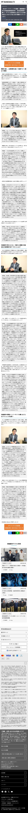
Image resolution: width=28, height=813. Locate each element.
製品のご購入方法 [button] (5, 776)
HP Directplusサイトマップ (7, 764)
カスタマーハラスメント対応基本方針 (9, 801)
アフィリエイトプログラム (7, 763)
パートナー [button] (3, 784)
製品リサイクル (14, 797)
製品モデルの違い (20, 740)
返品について (13, 761)
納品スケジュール (5, 761)
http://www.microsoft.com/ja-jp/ (9, 723)
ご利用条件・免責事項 (6, 803)
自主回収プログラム (5, 797)
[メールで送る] (21, 24)
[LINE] (2, 792)
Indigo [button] (11, 569)
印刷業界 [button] (5, 569)
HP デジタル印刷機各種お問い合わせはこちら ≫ (14, 64)
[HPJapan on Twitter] (9, 792)
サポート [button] (3, 780)
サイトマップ (15, 803)
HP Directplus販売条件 (6, 767)
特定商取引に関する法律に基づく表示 (9, 766)
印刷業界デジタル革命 (7, 563)
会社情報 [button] (3, 772)
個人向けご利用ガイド (15, 736)
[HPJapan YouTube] (12, 792)
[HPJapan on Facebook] (5, 792)
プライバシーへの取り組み (7, 799)
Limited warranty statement (7, 805)
